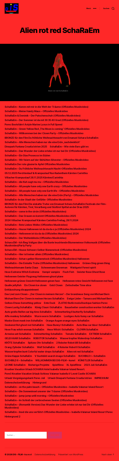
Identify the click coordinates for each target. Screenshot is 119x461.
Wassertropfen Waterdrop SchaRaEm (81, 338)
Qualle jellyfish (13, 285)
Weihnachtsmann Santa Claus (21, 267)
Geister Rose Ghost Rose (91, 272)
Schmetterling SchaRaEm (48, 333)
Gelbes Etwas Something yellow (23, 303)
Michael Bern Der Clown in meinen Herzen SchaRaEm (34, 298)
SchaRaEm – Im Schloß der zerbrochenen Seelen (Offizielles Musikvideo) (46, 400)
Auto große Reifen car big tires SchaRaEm (28, 311)
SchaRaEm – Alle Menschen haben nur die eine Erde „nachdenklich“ (42, 142)
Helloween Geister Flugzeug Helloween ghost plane (34, 276)
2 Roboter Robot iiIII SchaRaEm (73, 342)
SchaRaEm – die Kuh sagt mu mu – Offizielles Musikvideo (37, 182)
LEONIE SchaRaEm (15, 364)
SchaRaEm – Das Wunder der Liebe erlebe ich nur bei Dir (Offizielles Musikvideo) (50, 151)
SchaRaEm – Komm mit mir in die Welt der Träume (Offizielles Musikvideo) (46, 106)
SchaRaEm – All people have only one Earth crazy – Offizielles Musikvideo (46, 186)
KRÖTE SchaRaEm (15, 342)
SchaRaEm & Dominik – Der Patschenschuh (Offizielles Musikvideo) (42, 115)
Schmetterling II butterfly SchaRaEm (75, 311)
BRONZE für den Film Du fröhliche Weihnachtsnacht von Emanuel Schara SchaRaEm (51, 137)
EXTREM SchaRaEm (100, 333)
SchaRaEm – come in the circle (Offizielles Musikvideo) (35, 211)
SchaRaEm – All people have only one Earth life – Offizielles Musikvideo (45, 190)
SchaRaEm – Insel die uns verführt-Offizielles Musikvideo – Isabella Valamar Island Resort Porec (59, 412)
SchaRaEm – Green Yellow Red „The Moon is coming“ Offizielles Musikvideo (47, 128)
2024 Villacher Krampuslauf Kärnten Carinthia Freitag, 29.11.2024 (41, 220)
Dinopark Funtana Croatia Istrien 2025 (26, 146)
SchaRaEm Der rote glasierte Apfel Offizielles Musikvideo (37, 164)
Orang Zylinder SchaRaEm (19, 347)
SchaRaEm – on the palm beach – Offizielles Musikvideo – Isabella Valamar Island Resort (54, 387)
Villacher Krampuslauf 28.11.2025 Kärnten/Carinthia (34, 177)
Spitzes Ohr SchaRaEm (40, 342)
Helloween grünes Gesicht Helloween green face (32, 280)
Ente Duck (49, 303)
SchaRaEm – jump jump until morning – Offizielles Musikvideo (39, 395)
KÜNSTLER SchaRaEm (90, 360)
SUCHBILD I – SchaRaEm (92, 356)
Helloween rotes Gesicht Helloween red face (88, 280)
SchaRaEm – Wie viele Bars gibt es (69, 146)
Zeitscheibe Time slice (78, 285)
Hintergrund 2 (12, 416)
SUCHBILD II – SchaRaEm (19, 360)
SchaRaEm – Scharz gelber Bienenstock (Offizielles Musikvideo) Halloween (47, 258)
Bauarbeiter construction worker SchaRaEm (89, 307)
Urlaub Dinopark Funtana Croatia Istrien (70, 378)
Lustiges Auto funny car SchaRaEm (83, 316)
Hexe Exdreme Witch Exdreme (22, 272)
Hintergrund (39, 382)
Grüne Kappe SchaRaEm (18, 356)
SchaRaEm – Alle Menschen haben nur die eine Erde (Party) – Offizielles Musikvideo (52, 195)
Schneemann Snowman (54, 267)
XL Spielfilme (73, 364)
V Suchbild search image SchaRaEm (55, 356)
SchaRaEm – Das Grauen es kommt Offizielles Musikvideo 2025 (40, 215)
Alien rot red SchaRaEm (80, 351)
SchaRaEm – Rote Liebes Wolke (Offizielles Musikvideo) (36, 224)
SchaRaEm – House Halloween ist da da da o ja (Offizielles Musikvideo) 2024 (48, 229)
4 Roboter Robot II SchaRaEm (74, 347)
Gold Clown (56, 285)
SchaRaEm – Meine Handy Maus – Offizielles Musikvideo (36, 111)
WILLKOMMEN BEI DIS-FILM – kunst (55, 360)
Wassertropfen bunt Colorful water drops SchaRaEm (34, 351)
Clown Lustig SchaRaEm (18, 307)
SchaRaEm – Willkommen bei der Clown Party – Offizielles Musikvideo (44, 133)
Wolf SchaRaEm (46, 347)
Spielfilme (58, 364)
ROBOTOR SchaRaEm (45, 338)
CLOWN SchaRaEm (87, 329)
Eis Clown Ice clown (35, 285)
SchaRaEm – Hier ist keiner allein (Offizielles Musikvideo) (37, 254)
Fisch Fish (68, 272)
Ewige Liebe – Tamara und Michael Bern (89, 298)
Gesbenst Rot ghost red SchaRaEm (24, 325)
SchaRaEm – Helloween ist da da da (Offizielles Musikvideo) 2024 (42, 233)
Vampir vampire (51, 272)
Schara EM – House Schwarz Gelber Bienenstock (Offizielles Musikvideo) (46, 249)
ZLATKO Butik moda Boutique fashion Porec (83, 303)
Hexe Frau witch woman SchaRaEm (24, 329)
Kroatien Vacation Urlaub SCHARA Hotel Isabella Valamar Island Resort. (45, 369)
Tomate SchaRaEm (75, 333)
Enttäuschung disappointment (22, 289)
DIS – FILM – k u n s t (22, 454)
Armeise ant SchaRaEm (18, 333)
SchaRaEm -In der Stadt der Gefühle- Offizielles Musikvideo (38, 199)
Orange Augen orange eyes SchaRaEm (67, 320)
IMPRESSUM (101, 378)
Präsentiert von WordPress (70, 454)
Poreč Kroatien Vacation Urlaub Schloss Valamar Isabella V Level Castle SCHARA (50, 373)
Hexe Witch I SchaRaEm (60, 329)
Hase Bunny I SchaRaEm (60, 325)
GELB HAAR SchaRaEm (18, 338)
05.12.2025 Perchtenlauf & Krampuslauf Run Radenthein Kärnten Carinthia (46, 173)
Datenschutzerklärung (17, 382)
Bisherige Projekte (38, 364)
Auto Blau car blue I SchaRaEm (93, 325)
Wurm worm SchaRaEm (47, 316)
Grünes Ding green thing (96, 263)
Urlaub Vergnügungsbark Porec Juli (25, 378)
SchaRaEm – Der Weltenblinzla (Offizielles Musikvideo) (35, 238)
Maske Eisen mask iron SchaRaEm (24, 320)
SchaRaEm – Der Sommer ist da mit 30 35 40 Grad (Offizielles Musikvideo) (46, 120)
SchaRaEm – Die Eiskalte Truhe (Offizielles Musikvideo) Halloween (42, 263)
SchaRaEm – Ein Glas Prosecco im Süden (27, 155)
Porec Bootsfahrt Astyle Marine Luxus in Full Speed (33, 124)
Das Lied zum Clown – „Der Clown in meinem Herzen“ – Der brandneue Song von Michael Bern (57, 294)
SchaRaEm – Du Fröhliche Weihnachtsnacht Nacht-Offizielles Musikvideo (46, 168)
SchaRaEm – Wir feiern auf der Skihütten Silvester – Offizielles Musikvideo (46, 159)
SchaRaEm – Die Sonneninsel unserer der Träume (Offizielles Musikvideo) (46, 391)
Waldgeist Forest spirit (83, 267)
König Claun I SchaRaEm (48, 307)
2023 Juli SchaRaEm (95, 364)
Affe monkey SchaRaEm (18, 316)
